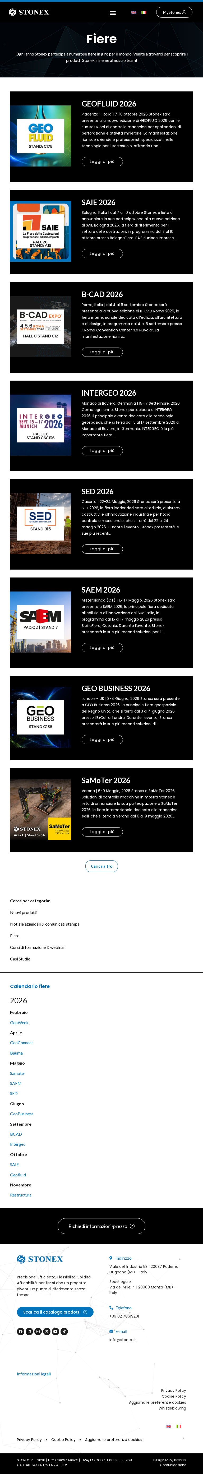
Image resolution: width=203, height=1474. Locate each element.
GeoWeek (19, 1022)
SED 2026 (98, 491)
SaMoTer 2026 (106, 780)
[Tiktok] (64, 1331)
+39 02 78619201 (124, 1316)
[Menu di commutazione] (112, 12)
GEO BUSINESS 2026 (116, 688)
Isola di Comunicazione (173, 1462)
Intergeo (18, 1144)
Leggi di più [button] (102, 161)
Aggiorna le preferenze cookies (157, 1402)
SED (14, 1093)
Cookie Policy (174, 1396)
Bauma (16, 1052)
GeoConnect (21, 1042)
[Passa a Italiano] (144, 12)
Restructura (20, 1194)
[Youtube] (55, 1331)
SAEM (16, 1083)
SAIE (14, 1164)
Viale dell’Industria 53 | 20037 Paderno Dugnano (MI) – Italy (143, 1269)
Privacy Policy (173, 1390)
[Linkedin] (29, 1331)
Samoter (17, 1073)
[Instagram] (38, 1331)
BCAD (16, 1133)
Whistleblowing (172, 1408)
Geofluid (18, 1174)
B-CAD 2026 (102, 294)
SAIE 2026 (99, 202)
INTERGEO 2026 (109, 392)
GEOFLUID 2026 (109, 103)
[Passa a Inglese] (134, 12)
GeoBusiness (22, 1113)
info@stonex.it (122, 1339)
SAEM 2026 (101, 589)
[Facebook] (20, 1331)
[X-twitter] (46, 1331)
